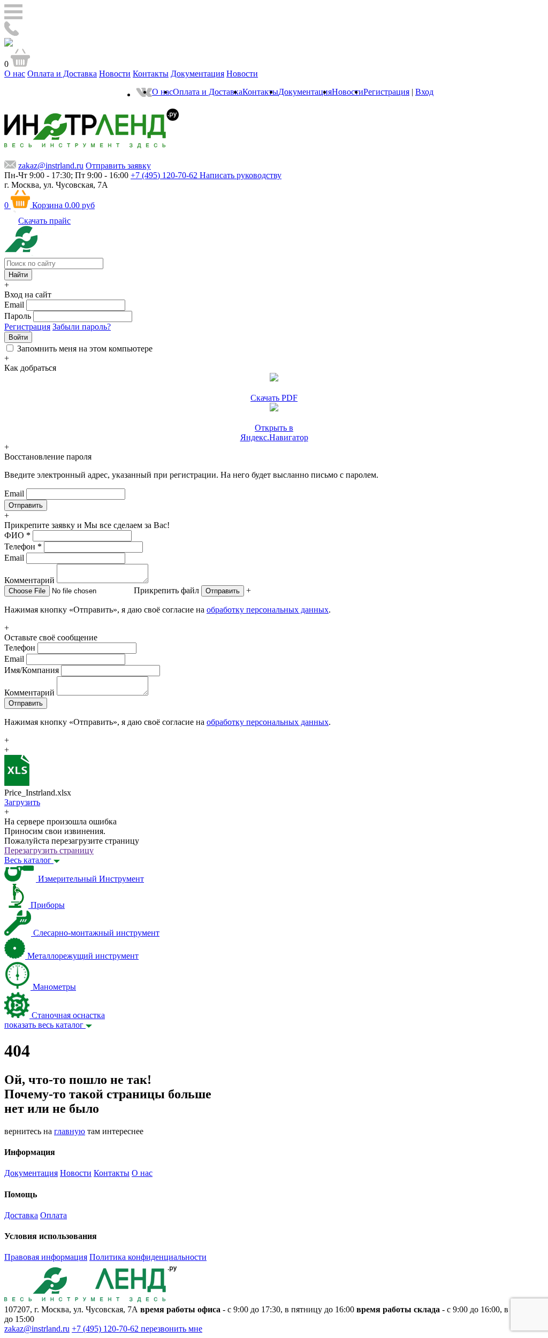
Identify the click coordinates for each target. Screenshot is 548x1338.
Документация (197, 73)
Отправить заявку (118, 165)
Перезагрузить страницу (49, 850)
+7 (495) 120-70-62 (106, 1328)
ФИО (17, 535)
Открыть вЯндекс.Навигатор (274, 432)
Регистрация (386, 91)
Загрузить (22, 802)
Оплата (53, 1215)
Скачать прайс (44, 220)
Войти (18, 337)
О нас (14, 73)
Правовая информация (45, 1256)
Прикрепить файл (166, 590)
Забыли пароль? (81, 326)
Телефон (23, 546)
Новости (115, 73)
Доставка (21, 1215)
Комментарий (29, 580)
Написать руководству (240, 175)
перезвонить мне (171, 1328)
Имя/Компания (31, 670)
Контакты (151, 73)
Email (14, 304)
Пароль (17, 315)
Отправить (223, 591)
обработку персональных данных (268, 609)
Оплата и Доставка (62, 73)
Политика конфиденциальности (148, 1256)
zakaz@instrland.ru (50, 165)
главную (69, 1131)
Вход (424, 91)
